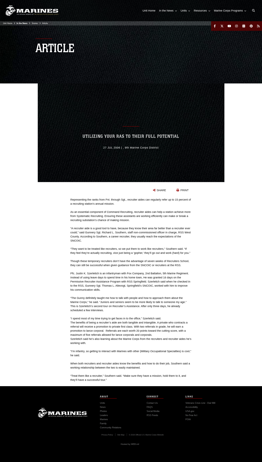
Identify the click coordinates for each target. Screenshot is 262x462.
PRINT (184, 190)
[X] (222, 26)
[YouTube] (229, 26)
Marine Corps (62, 412)
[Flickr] (243, 26)
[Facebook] (214, 26)
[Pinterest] (251, 26)
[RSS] (258, 26)
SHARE (161, 190)
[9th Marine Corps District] (31, 10)
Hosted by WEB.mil (130, 444)
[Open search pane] (253, 10)
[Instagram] (236, 26)
